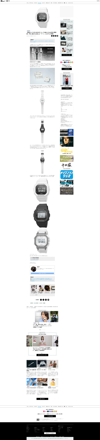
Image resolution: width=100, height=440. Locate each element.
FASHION (31, 306)
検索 (97, 1)
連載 (64, 406)
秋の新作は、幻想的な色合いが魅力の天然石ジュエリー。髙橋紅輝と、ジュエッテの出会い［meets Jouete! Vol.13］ (41, 293)
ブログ (51, 406)
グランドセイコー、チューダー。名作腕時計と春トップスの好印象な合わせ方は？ (41, 279)
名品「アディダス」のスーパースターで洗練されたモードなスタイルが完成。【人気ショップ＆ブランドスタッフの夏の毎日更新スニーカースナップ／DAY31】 (70, 27)
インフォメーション (70, 406)
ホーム (28, 406)
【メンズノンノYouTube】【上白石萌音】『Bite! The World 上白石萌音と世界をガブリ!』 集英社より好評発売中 (42, 349)
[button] (34, 295)
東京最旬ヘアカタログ (52, 387)
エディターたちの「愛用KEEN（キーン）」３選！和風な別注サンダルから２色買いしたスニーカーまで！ (70, 33)
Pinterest (68, 62)
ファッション (39, 406)
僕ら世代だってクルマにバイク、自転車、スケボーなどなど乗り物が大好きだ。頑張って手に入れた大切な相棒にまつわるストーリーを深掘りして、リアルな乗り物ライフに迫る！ (42, 374)
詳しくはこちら (66, 438)
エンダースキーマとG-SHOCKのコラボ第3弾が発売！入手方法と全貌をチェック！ (41, 278)
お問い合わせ (51, 436)
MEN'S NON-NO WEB (3, 1)
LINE (57, 36)
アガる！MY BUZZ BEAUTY (31, 387)
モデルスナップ (48, 406)
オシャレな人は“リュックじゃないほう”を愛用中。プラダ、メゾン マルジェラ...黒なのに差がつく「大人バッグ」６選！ (70, 39)
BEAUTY (28, 386)
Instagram (61, 62)
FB (53, 36)
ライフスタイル (55, 406)
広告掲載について (56, 436)
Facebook (67, 62)
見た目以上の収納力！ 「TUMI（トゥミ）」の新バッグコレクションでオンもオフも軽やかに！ (27, 326)
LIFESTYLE (39, 368)
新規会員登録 (51, 416)
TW (52, 36)
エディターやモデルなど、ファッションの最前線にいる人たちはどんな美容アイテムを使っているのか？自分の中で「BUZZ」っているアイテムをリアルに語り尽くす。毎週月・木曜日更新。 (31, 392)
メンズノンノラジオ (51, 369)
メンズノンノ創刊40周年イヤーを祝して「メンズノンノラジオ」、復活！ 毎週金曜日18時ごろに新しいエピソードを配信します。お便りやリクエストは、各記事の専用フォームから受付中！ (53, 374)
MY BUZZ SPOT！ (40, 387)
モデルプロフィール (60, 406)
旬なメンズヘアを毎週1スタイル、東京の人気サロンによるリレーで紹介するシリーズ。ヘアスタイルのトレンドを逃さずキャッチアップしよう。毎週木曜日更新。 (53, 392)
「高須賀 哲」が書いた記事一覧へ (42, 273)
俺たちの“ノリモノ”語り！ (42, 369)
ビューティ (43, 406)
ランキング (35, 406)
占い (66, 406)
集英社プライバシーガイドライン (45, 436)
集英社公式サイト (38, 436)
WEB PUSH (72, 62)
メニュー (99, 1)
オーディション (31, 406)
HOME (28, 306)
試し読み (67, 88)
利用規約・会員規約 (61, 436)
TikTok (63, 62)
